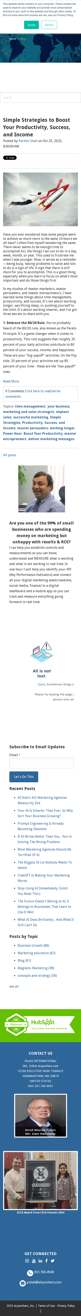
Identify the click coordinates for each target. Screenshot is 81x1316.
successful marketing (30, 417)
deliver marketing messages (51, 439)
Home (12, 38)
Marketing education (36, 953)
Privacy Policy (66, 1305)
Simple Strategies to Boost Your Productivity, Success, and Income (36, 127)
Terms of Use (46, 1305)
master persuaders (32, 428)
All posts (9, 455)
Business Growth (33, 946)
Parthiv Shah (28, 141)
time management (30, 406)
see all (14, 986)
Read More (11, 381)
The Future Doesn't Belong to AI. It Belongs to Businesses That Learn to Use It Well (44, 906)
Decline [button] (49, 25)
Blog (24, 961)
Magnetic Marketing (36, 968)
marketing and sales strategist (28, 412)
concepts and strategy (37, 976)
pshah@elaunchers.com (43, 1282)
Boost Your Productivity (43, 434)
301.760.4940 (43, 1272)
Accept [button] (31, 25)
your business (58, 406)
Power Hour (12, 434)
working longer (62, 428)
